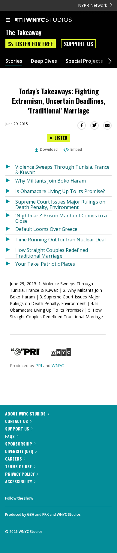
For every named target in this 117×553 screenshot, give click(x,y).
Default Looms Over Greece (46, 229)
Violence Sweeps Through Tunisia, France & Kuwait (62, 169)
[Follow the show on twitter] (60, 497)
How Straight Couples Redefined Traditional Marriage (51, 252)
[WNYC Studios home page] (51, 20)
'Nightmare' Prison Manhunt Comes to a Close (61, 218)
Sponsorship (18, 443)
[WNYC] (61, 354)
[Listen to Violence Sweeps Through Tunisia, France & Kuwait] (10, 168)
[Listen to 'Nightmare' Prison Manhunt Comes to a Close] (10, 217)
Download (49, 149)
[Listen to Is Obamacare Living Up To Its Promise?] (10, 191)
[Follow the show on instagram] (76, 497)
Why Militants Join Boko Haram (50, 180)
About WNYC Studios (25, 413)
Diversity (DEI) (19, 451)
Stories (13, 61)
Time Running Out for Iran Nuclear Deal (60, 239)
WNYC (58, 365)
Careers (13, 458)
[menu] (8, 20)
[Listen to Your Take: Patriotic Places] (10, 264)
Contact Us (16, 421)
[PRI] (25, 354)
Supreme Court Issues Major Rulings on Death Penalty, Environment (60, 204)
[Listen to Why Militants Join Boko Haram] (10, 181)
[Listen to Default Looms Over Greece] (10, 229)
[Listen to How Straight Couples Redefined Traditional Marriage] (10, 251)
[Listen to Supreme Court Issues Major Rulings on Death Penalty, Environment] (10, 203)
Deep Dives (44, 61)
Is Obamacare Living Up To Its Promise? (60, 191)
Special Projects (84, 61)
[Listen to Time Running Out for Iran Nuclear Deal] (10, 239)
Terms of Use (18, 466)
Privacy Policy (19, 474)
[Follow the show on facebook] (43, 497)
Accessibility (18, 481)
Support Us (78, 44)
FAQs (10, 436)
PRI (38, 365)
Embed (76, 149)
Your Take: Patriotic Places (45, 264)
